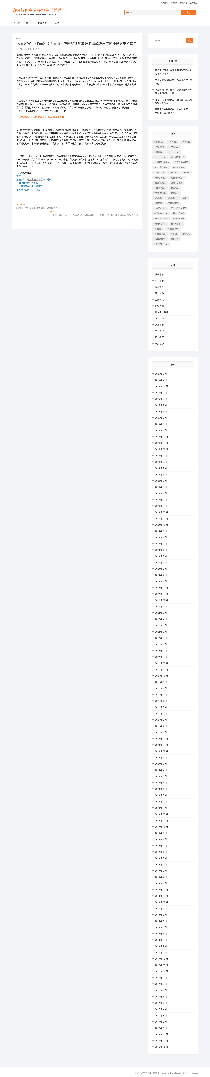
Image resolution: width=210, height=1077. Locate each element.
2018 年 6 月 (161, 921)
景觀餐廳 (42, 117)
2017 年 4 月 (161, 1009)
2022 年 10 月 (161, 600)
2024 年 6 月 (161, 474)
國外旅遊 (159, 293)
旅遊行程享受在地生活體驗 (37, 10)
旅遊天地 (183, 3)
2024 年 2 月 (161, 499)
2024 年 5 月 (161, 481)
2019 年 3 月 (161, 871)
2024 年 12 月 (161, 436)
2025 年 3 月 (161, 424)
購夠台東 (175, 239)
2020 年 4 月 (161, 789)
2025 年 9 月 (161, 392)
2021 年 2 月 (161, 726)
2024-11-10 (23, 39)
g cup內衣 (172, 142)
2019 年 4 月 (161, 864)
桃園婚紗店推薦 (160, 218)
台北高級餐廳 (22, 117)
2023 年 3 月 (161, 569)
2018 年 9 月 (161, 908)
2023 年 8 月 (161, 537)
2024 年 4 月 (161, 487)
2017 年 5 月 (161, 1003)
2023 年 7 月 (161, 543)
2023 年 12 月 (161, 512)
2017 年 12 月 (161, 959)
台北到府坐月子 (177, 157)
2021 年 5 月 (161, 707)
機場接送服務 (161, 312)
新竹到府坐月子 (160, 213)
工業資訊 (164, 3)
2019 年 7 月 (161, 845)
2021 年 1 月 (161, 732)
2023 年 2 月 (161, 575)
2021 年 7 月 (161, 694)
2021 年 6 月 (161, 701)
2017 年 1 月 (161, 1028)
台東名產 (173, 172)
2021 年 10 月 (161, 676)
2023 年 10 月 (161, 525)
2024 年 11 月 (161, 443)
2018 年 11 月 (161, 896)
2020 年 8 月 (161, 764)
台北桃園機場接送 (161, 162)
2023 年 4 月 (161, 562)
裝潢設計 (173, 3)
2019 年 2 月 (161, 877)
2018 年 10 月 (161, 902)
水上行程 (159, 318)
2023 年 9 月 (161, 531)
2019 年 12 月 (161, 814)
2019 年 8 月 (161, 839)
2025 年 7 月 (161, 405)
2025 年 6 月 (161, 411)
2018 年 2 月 (161, 946)
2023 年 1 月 (161, 581)
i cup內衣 (186, 142)
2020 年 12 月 (161, 738)
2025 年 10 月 (161, 386)
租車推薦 (159, 337)
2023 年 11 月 (161, 518)
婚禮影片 (175, 193)
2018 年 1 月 (161, 952)
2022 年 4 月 (161, 638)
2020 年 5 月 (161, 782)
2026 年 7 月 (161, 380)
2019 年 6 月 (161, 852)
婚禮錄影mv (172, 198)
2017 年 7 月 (161, 990)
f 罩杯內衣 (158, 142)
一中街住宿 (159, 147)
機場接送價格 (173, 229)
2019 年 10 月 (161, 827)
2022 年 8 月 (161, 613)
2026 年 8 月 (161, 374)
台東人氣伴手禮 (160, 167)
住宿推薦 (159, 274)
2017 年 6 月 (161, 996)
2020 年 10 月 (161, 751)
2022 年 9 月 (161, 606)
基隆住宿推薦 (176, 183)
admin (26, 49)
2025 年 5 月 (161, 418)
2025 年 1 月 (161, 430)
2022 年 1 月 (161, 657)
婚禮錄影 (158, 198)
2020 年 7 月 (161, 770)
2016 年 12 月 (161, 1034)
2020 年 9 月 (161, 757)
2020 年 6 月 (161, 776)
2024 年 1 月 (161, 506)
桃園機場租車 (160, 224)
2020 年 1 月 (161, 808)
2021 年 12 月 (161, 663)
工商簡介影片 (160, 208)
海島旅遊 (159, 325)
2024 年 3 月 (161, 493)
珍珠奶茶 (186, 234)
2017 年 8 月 (161, 984)
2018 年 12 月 (161, 889)
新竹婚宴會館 (178, 213)
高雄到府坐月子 (160, 244)
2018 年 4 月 (161, 933)
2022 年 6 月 (161, 625)
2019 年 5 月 (161, 858)
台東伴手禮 (159, 172)
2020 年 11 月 (161, 745)
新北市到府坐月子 (178, 208)
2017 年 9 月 (161, 977)
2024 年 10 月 (161, 449)
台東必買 (186, 172)
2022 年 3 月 (161, 644)
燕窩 (50, 117)
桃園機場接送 (178, 218)
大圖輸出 (175, 188)
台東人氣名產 (178, 167)
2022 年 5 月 (161, 632)
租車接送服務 (160, 239)
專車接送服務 (173, 203)
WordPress (193, 1073)
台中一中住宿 (173, 152)
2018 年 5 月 (161, 927)
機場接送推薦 (160, 234)
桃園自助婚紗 (176, 224)
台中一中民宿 (160, 157)
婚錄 (185, 198)
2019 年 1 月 (161, 883)
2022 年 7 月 (161, 619)
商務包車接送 (160, 178)
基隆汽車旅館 (160, 188)
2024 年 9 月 (161, 455)
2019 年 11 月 (161, 820)
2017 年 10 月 (161, 971)
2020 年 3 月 (161, 795)
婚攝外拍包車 (160, 193)
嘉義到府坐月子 (177, 178)
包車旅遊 (159, 281)
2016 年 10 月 (161, 1047)
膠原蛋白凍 (58, 117)
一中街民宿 (174, 147)
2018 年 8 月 (161, 915)
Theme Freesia (175, 1073)
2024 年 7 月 (161, 468)
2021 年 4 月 (161, 713)
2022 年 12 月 (161, 587)
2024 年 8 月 (161, 462)
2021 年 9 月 (161, 682)
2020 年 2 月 (161, 801)
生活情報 (193, 3)
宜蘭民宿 (158, 203)
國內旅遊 (159, 287)
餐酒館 (33, 117)
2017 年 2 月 (161, 1022)
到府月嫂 (158, 152)
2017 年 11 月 (161, 965)
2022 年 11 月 (161, 594)
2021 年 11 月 (161, 669)
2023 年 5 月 (161, 556)
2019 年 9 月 (161, 833)
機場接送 (158, 229)
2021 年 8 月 (161, 688)
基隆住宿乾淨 (160, 183)
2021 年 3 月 (161, 720)
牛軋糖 (174, 234)
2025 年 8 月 (161, 399)
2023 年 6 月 (161, 550)
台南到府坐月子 (181, 162)
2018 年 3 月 (161, 940)
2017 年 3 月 (161, 1015)
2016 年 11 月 (161, 1040)
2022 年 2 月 (161, 650)
